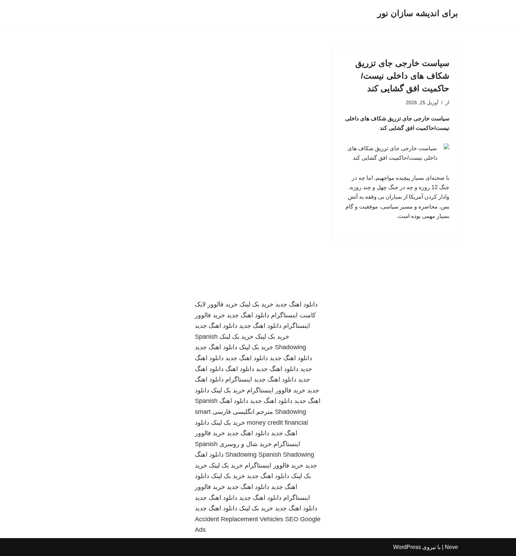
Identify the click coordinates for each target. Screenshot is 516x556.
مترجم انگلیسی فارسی (242, 411)
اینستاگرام (238, 379)
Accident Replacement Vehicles (239, 519)
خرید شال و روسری (245, 444)
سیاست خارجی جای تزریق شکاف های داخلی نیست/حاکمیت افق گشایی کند (402, 75)
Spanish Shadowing (286, 454)
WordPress (407, 547)
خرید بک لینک (256, 304)
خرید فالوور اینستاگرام (276, 390)
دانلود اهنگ (239, 368)
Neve (451, 547)
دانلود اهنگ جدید (296, 304)
